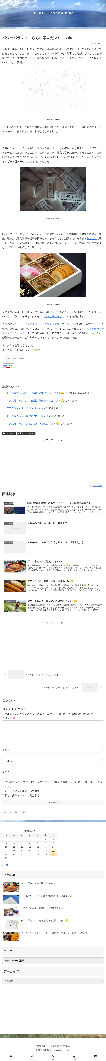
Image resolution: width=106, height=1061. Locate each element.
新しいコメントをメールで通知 (22, 791)
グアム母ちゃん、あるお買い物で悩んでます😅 (32, 423)
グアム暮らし (10, 433)
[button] (98, 627)
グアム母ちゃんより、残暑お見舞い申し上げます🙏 (35, 393)
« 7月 (5, 865)
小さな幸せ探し (53, 316)
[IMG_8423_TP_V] (53, 210)
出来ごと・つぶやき (27, 433)
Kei (65, 423)
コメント (8, 718)
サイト (6, 771)
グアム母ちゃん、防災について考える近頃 (30, 416)
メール (7, 761)
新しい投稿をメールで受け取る (22, 795)
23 (53, 851)
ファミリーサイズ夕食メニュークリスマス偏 (34, 324)
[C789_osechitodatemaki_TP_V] (53, 296)
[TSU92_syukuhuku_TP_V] (53, 111)
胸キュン (92, 238)
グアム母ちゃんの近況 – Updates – (25, 408)
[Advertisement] (53, 461)
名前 (6, 750)
